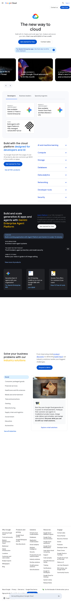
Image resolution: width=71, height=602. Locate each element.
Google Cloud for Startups (48, 576)
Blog (3, 566)
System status (47, 580)
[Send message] (59, 596)
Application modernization (34, 540)
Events (59, 541)
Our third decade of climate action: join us (57, 589)
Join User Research (63, 565)
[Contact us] (54, 7)
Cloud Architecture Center (48, 561)
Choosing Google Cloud (7, 533)
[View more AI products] (13, 262)
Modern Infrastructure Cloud (6, 541)
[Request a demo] (45, 367)
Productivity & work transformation (35, 555)
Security (32, 552)
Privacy (14, 589)
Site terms (21, 589)
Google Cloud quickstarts (47, 542)
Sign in (68, 3)
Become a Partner (62, 538)
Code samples (47, 558)
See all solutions (34, 569)
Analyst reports (6, 561)
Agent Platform (42, 215)
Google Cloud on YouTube (62, 554)
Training (45, 565)
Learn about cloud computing (48, 551)
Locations (5, 553)
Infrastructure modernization (34, 533)
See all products (20, 544)
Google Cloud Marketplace (47, 546)
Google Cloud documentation (47, 538)
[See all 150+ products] (12, 170)
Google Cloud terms (31, 589)
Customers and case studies (6, 557)
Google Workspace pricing (21, 540)
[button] (52, 145)
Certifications (47, 568)
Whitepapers (6, 563)
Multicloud (5, 546)
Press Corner (61, 550)
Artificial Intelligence (33, 548)
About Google (6, 589)
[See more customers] (35, 471)
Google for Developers (46, 571)
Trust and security (7, 537)
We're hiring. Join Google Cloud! (62, 568)
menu (2, 3)
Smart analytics (34, 544)
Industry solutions (35, 559)
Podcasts (60, 544)
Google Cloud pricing (20, 536)
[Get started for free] (27, 42)
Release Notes (47, 583)
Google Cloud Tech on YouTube (62, 558)
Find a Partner (61, 536)
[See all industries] (10, 431)
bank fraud (58, 357)
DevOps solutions (35, 562)
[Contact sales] (45, 42)
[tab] (11, 96)
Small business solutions (34, 565)
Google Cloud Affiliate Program (48, 533)
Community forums (63, 572)
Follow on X (60, 562)
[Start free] (65, 7)
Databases (33, 537)
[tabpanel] (35, 117)
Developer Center (62, 547)
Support (45, 555)
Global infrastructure (6, 549)
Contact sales (61, 533)
